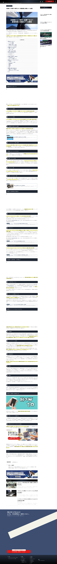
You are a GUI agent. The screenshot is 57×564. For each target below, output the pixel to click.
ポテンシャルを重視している (12, 58)
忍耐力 (9, 65)
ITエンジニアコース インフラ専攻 (12, 558)
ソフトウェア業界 (11, 43)
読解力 (9, 64)
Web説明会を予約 (50, 1)
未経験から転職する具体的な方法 (12, 68)
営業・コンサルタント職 (11, 50)
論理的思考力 (10, 63)
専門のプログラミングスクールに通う (13, 70)
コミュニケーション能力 (11, 62)
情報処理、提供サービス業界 (12, 44)
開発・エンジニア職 (11, 48)
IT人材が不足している (11, 57)
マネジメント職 (10, 49)
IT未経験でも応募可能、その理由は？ (12, 56)
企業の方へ (31, 562)
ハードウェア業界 (11, 42)
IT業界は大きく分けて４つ (11, 41)
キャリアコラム (23, 558)
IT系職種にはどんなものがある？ (12, 47)
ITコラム (23, 557)
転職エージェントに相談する (12, 69)
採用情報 (31, 556)
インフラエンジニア (11, 55)
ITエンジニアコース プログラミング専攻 (13, 557)
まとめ (8, 71)
